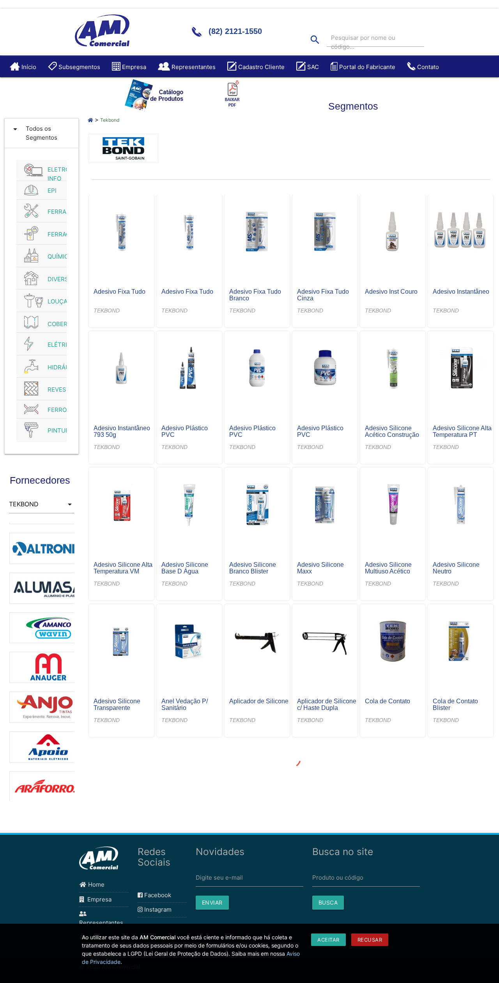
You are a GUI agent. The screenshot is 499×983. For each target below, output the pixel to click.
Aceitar (328, 940)
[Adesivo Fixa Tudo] (121, 232)
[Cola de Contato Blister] (461, 642)
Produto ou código (337, 877)
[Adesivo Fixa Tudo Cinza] (325, 232)
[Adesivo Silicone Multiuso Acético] (393, 505)
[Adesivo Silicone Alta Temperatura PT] (461, 369)
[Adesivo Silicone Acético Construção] (393, 369)
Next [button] (80, 661)
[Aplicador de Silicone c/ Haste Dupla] (325, 642)
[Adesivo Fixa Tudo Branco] (257, 232)
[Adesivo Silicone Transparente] (121, 642)
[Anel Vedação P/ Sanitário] (189, 642)
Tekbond (109, 120)
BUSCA (328, 902)
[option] (41, 535)
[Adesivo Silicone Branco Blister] (257, 505)
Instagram (157, 909)
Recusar (369, 940)
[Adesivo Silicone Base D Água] (189, 505)
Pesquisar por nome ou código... (363, 42)
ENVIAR (212, 902)
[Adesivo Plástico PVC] (189, 369)
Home (95, 884)
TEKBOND (107, 310)
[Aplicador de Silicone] (257, 642)
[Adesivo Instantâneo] (461, 232)
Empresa (97, 899)
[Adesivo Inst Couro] (393, 232)
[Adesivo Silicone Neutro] (461, 505)
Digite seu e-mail (219, 877)
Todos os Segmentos (34, 132)
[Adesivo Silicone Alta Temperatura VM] (121, 505)
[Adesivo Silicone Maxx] (325, 505)
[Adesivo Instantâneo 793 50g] (121, 369)
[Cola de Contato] (393, 642)
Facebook (157, 895)
